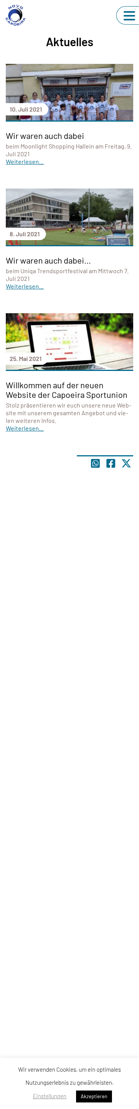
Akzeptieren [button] (94, 1096)
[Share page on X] (126, 463)
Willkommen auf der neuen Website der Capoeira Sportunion (66, 389)
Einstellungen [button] (49, 1095)
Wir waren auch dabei (45, 135)
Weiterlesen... (25, 161)
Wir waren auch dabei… (48, 260)
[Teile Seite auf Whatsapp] (95, 463)
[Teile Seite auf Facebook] (111, 463)
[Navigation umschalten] (129, 15)
